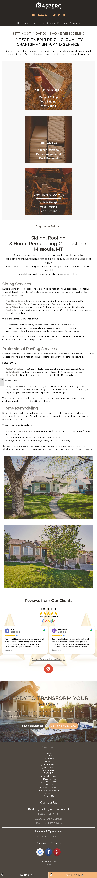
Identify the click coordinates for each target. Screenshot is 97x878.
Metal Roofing (48, 206)
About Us (48, 756)
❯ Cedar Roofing (48, 782)
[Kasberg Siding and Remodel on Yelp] (57, 852)
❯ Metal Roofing (48, 779)
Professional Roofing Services (29, 348)
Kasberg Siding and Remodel (48, 6)
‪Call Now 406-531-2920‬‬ (48, 15)
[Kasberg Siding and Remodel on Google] (40, 852)
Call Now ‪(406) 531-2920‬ (64, 726)
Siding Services (16, 284)
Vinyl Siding (48, 105)
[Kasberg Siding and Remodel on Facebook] (48, 852)
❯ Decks (48, 793)
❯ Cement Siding (48, 764)
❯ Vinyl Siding (49, 770)
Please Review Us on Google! (48, 659)
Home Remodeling (20, 408)
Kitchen (9, 431)
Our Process (48, 759)
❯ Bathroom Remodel (48, 790)
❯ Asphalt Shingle (49, 776)
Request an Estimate (32, 726)
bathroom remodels (27, 431)
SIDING (48, 761)
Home (48, 753)
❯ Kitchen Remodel (48, 787)
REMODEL (48, 785)
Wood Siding (48, 101)
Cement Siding (48, 97)
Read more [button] (9, 650)
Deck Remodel (48, 158)
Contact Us (49, 796)
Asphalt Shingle (48, 202)
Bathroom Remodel (48, 154)
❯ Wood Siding (48, 767)
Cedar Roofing (48, 211)
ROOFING (48, 773)
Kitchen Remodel (49, 149)
